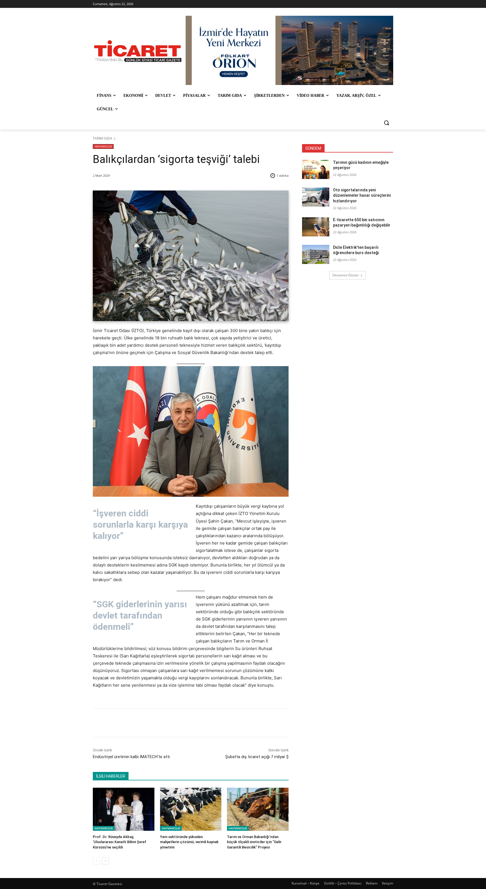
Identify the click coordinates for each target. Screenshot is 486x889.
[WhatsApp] (171, 723)
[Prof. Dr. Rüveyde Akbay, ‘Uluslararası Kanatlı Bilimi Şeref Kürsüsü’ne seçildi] (123, 809)
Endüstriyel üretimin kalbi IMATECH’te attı (131, 756)
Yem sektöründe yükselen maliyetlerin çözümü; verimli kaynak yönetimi (189, 842)
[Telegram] (184, 723)
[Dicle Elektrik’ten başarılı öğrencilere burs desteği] (315, 254)
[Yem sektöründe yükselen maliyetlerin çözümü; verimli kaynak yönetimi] (191, 809)
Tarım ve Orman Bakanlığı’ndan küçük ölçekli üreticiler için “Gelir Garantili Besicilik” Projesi (254, 842)
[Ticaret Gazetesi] (138, 51)
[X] (145, 723)
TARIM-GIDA (102, 138)
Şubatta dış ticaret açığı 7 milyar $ (257, 756)
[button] (386, 122)
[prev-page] (96, 861)
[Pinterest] (158, 723)
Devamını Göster (345, 275)
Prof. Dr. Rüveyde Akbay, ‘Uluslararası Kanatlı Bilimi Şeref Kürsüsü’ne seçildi (119, 842)
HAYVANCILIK (103, 146)
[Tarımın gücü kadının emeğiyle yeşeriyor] (315, 169)
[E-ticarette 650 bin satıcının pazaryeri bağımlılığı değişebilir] (315, 226)
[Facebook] (132, 723)
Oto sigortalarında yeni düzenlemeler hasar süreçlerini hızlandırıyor (362, 195)
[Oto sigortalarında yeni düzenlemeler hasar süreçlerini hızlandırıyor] (315, 197)
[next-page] (105, 861)
